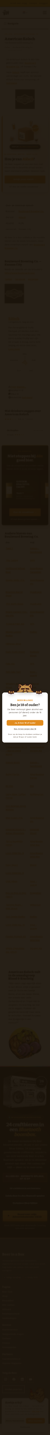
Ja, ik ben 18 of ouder (25, 723)
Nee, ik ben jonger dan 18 (25, 729)
